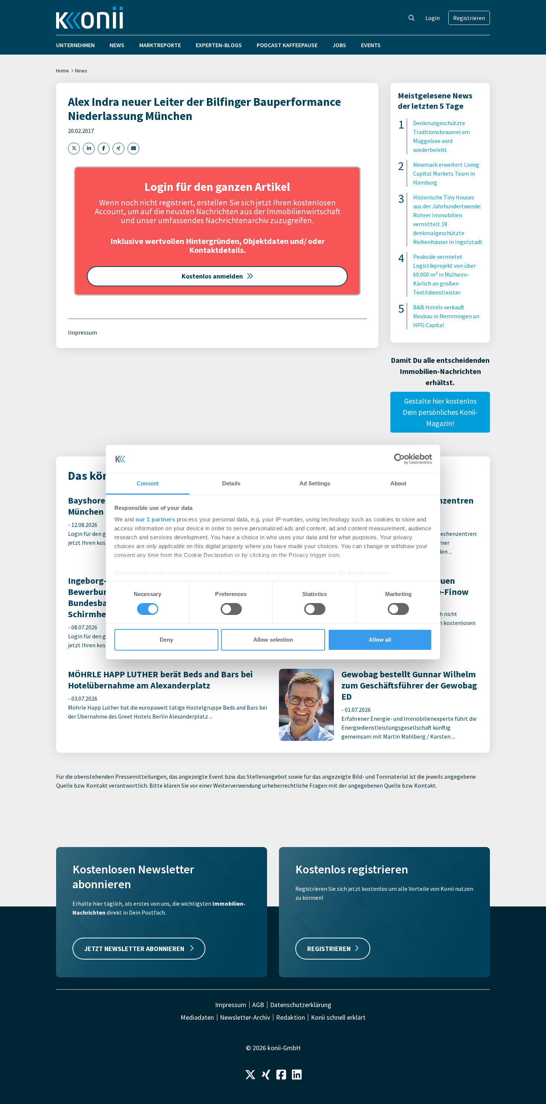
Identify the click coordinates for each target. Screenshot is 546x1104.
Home (62, 70)
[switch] (231, 609)
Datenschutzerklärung (300, 1005)
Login (432, 18)
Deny (166, 639)
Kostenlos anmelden (212, 276)
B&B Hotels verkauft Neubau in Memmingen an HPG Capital (446, 316)
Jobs (339, 45)
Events (371, 45)
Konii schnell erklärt (338, 1017)
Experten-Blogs (219, 45)
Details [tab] (231, 483)
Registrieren (469, 18)
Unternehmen (75, 45)
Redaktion (290, 1017)
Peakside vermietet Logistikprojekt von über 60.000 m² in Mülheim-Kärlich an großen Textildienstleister (444, 274)
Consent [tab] (148, 483)
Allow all (380, 639)
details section (368, 573)
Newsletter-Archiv (245, 1017)
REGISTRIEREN (329, 948)
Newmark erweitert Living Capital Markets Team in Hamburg (446, 173)
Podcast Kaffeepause (287, 45)
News (117, 45)
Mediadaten (197, 1017)
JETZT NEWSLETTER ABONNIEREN (135, 948)
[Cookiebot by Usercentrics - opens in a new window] (399, 459)
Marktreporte (160, 45)
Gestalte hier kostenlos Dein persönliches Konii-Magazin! (440, 412)
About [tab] (398, 483)
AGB (258, 1005)
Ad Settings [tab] (314, 483)
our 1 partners (155, 519)
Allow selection (273, 639)
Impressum (82, 332)
